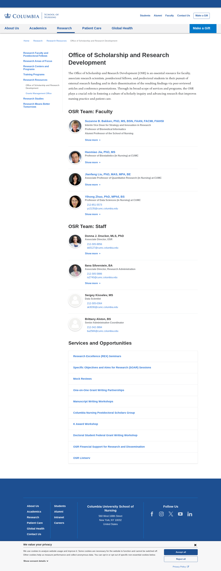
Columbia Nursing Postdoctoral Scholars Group (104, 412)
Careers (59, 522)
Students (145, 15)
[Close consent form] (195, 544)
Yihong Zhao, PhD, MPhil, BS (105, 196)
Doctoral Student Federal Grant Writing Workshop (105, 435)
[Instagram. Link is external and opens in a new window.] (161, 514)
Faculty (169, 15)
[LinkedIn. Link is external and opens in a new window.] (189, 514)
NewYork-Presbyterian (110, 489)
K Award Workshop (85, 424)
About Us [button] (12, 28)
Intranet (59, 517)
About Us (33, 506)
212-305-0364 (94, 303)
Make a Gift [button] (201, 28)
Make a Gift (201, 15)
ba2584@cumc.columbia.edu (102, 331)
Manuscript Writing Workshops (93, 401)
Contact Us (183, 15)
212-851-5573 (94, 205)
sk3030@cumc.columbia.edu (102, 307)
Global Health (35, 528)
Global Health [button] (122, 28)
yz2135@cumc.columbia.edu (102, 208)
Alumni (158, 15)
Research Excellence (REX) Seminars (97, 356)
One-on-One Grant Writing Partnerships (98, 390)
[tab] (133, 356)
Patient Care (35, 522)
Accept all (181, 552)
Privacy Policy (179, 566)
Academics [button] (38, 28)
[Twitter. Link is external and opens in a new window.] (170, 514)
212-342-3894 (94, 327)
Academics (34, 511)
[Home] (32, 15)
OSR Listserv (81, 457)
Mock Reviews (82, 378)
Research (38, 41)
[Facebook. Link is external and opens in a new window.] (151, 514)
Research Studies (33, 98)
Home (26, 41)
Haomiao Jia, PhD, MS (100, 152)
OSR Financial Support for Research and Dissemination (109, 446)
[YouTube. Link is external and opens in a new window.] (180, 514)
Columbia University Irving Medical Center (110, 4)
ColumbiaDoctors (153, 488)
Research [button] (64, 28)
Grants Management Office (39, 93)
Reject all (181, 559)
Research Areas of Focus (37, 61)
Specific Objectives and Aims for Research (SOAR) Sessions (112, 367)
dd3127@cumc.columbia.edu (102, 247)
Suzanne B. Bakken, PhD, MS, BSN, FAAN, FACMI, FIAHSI (124, 121)
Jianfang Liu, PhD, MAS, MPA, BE (108, 174)
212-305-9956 (94, 244)
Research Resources (57, 41)
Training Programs (34, 74)
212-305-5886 (94, 273)
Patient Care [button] (91, 28)
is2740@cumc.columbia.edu (102, 277)
